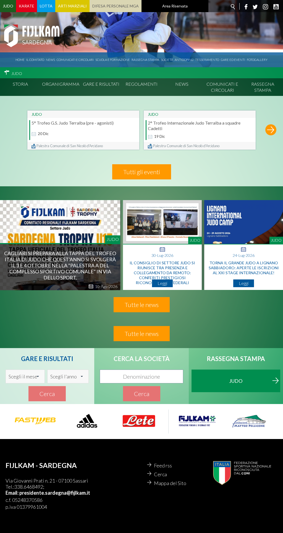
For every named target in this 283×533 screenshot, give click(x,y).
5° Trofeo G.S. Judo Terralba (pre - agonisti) (73, 122)
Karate (26, 6)
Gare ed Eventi (233, 59)
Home (20, 59)
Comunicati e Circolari (222, 87)
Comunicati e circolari (75, 59)
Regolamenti (141, 84)
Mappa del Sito (170, 483)
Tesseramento (207, 59)
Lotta (46, 6)
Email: (12, 493)
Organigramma (60, 84)
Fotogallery (257, 59)
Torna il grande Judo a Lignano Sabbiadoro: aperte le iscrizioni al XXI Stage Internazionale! (244, 267)
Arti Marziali (72, 6)
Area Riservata (175, 6)
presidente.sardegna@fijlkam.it (54, 493)
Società (167, 59)
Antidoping (184, 59)
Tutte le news (142, 304)
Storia (20, 84)
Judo (8, 6)
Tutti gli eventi (141, 172)
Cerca (47, 393)
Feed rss (163, 465)
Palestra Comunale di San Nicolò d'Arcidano (69, 146)
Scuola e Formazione (112, 59)
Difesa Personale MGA (115, 6)
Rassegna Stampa (145, 59)
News (50, 59)
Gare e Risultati (101, 84)
